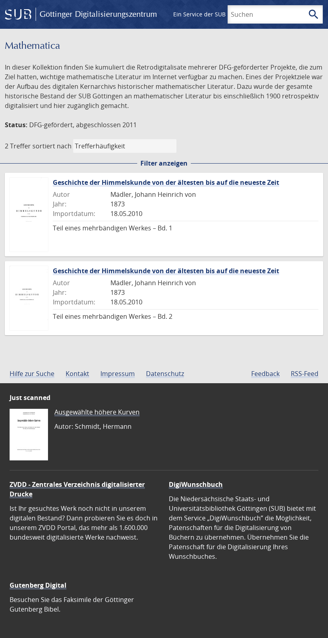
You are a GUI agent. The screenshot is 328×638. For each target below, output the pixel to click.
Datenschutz (165, 373)
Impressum (117, 373)
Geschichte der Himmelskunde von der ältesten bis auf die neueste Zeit (166, 182)
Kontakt (77, 373)
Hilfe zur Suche (32, 373)
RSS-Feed (304, 373)
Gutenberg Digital (38, 585)
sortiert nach (52, 146)
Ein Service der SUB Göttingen (213, 14)
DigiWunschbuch (196, 484)
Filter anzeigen (164, 163)
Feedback (265, 373)
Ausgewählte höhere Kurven (97, 412)
